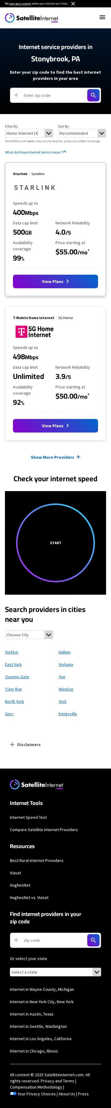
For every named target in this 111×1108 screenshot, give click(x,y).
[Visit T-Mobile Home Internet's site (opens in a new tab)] (34, 339)
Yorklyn (11, 652)
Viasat (15, 873)
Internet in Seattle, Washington (38, 1026)
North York (14, 701)
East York (13, 664)
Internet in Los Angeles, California (41, 1038)
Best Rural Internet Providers (37, 860)
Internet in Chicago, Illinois (34, 1051)
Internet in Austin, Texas (32, 1014)
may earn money (20, 4)
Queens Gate (17, 676)
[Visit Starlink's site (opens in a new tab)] (34, 194)
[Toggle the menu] (102, 17)
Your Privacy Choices (37, 1094)
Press (83, 1094)
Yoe (62, 676)
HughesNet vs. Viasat (29, 897)
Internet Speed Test (28, 817)
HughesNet (20, 885)
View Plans (53, 281)
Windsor (66, 689)
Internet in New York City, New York (42, 1001)
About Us (67, 1094)
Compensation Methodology (36, 1087)
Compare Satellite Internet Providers (44, 829)
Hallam (65, 652)
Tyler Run (13, 689)
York (63, 701)
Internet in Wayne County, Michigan (42, 989)
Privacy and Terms (57, 1081)
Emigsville (68, 713)
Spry (9, 713)
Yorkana (66, 664)
